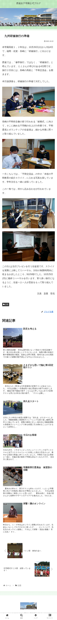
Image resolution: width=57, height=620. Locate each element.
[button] (51, 377)
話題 (6, 304)
